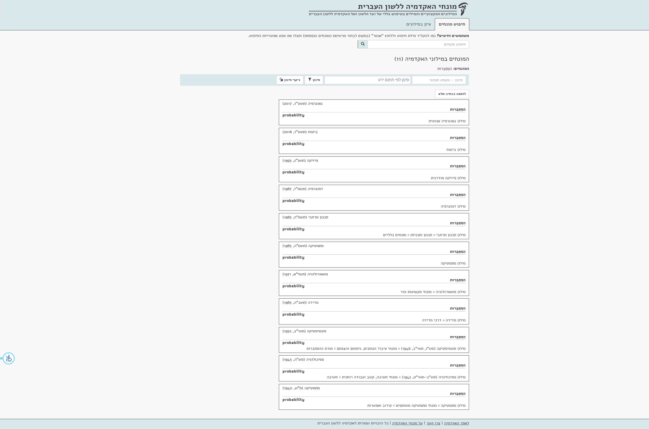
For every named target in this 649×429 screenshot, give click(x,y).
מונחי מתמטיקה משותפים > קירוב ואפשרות (402, 405)
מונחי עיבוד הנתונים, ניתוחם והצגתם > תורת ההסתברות (352, 348)
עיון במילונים (418, 24)
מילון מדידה (455, 320)
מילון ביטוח (455, 149)
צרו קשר (433, 423)
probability (293, 115)
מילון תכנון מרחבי (450, 235)
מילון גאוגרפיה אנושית (447, 121)
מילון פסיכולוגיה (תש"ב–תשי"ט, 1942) (433, 377)
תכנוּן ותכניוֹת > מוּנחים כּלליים (407, 235)
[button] (7, 358)
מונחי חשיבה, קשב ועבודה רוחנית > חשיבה (362, 377)
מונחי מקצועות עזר (415, 292)
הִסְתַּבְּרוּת (457, 109)
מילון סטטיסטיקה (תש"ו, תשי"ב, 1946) (433, 348)
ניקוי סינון (291, 79)
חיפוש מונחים (452, 24)
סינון (316, 79)
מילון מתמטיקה (453, 263)
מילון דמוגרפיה (453, 206)
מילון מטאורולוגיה (450, 292)
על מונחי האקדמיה (407, 423)
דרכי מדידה (431, 320)
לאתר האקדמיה (456, 423)
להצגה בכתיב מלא (452, 93)
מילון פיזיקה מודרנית (448, 178)
